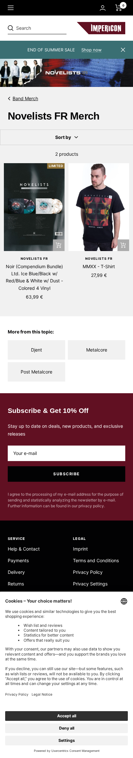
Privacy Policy (88, 572)
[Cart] (118, 8)
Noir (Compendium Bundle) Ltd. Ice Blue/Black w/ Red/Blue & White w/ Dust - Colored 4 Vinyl (34, 277)
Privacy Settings (90, 583)
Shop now (91, 49)
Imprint (80, 549)
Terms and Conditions (96, 560)
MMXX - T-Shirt (99, 266)
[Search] (52, 28)
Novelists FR (34, 258)
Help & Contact (24, 549)
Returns (16, 583)
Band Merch (25, 98)
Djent (36, 350)
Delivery (16, 572)
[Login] (103, 8)
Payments (18, 560)
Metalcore (96, 350)
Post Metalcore (36, 371)
